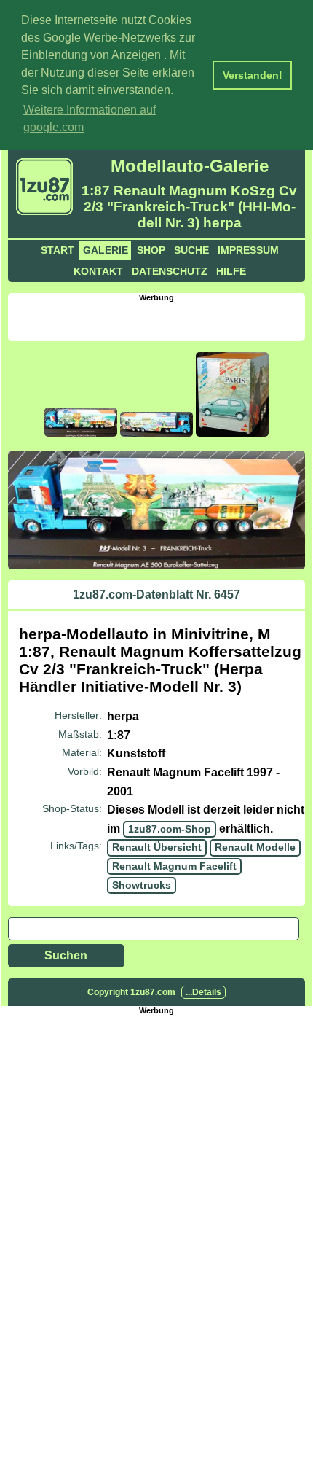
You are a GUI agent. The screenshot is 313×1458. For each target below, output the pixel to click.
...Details (203, 992)
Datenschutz (169, 271)
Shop (151, 250)
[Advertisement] (160, 320)
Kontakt (98, 271)
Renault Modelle (255, 847)
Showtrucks (141, 885)
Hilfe (231, 271)
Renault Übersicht (157, 847)
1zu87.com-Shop (169, 829)
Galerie (105, 250)
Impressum (248, 250)
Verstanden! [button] (252, 75)
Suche (191, 250)
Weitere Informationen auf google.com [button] (89, 118)
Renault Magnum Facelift (174, 866)
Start (57, 250)
